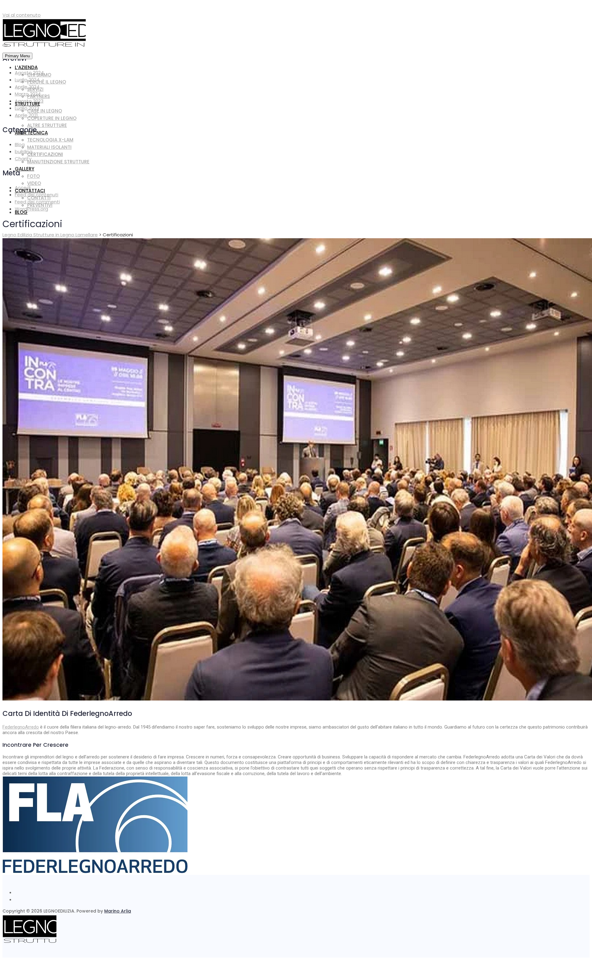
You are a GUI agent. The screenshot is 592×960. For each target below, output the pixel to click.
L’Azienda (26, 67)
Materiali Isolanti (49, 147)
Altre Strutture (47, 125)
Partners (38, 96)
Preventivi (39, 205)
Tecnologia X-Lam (50, 140)
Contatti (39, 197)
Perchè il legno (46, 82)
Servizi (35, 89)
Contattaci (30, 190)
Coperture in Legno (51, 118)
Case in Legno (44, 111)
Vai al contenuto (21, 15)
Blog (21, 212)
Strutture (27, 103)
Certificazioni (45, 154)
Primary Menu (17, 56)
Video (34, 183)
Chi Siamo (39, 74)
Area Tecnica (31, 132)
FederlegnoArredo (20, 727)
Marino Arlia (117, 911)
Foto (33, 176)
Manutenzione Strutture (58, 161)
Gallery (24, 168)
